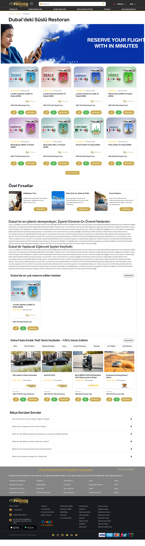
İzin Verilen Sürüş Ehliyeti (47, 512)
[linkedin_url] (73, 535)
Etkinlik (107, 9)
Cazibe (18, 14)
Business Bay (41, 485)
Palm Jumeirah (69, 492)
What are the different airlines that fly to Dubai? (30, 441)
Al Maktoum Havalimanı (17, 481)
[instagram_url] (59, 535)
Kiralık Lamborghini (84, 515)
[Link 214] (119, 361)
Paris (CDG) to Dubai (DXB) (119, 145)
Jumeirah (67, 485)
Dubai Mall (40, 489)
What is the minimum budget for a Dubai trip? (29, 456)
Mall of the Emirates (43, 492)
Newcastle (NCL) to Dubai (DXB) (54, 146)
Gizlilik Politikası (64, 512)
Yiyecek (96, 346)
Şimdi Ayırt (40, 209)
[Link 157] (56, 77)
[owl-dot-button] (68, 62)
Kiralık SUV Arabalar (103, 524)
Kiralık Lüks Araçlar (103, 506)
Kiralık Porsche (83, 527)
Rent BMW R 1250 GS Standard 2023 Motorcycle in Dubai (88, 376)
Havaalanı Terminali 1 (16, 485)
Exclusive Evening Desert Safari (117, 376)
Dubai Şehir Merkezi (96, 485)
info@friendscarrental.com (20, 515)
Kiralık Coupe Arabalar (103, 515)
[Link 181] (121, 128)
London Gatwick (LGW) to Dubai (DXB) (22, 95)
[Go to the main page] (18, 4)
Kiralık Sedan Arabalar (103, 518)
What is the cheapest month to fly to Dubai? (29, 426)
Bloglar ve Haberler (46, 515)
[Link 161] (89, 77)
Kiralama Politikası (85, 9)
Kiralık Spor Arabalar (103, 509)
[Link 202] (26, 361)
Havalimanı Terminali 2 (16, 492)
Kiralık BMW (82, 524)
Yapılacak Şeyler (48, 346)
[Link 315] (126, 513)
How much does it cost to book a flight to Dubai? (31, 419)
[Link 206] (57, 361)
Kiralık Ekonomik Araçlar (104, 512)
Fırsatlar (13, 9)
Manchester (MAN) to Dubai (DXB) (120, 95)
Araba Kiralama (79, 346)
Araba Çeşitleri (59, 9)
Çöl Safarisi (127, 346)
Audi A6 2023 (49, 375)
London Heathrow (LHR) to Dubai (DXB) (87, 95)
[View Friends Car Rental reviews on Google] (59, 523)
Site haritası (63, 515)
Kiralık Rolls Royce (83, 506)
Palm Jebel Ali (68, 489)
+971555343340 (18, 510)
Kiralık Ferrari (82, 509)
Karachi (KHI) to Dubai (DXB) (88, 145)
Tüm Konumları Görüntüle (126, 469)
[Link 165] (121, 77)
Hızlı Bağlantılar (129, 9)
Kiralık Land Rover (83, 521)
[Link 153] (24, 77)
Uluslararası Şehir (95, 492)
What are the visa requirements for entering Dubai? (32, 449)
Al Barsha (39, 481)
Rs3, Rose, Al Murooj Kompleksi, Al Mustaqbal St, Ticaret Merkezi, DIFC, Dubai (22, 521)
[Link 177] (89, 128)
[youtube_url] (68, 535)
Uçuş (64, 346)
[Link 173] (56, 128)
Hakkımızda (44, 506)
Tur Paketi (111, 346)
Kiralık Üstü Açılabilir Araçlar (105, 527)
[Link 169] (24, 128)
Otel (15, 346)
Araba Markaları (35, 9)
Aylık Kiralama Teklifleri (65, 509)
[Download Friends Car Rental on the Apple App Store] (15, 527)
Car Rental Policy (45, 509)
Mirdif (91, 489)
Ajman (116, 481)
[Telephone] (14, 112)
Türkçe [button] (120, 4)
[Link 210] (88, 361)
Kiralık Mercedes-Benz (85, 512)
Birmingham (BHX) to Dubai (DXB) (22, 146)
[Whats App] (21, 112)
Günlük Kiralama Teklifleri (66, 506)
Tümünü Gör (128, 276)
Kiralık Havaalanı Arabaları (104, 521)
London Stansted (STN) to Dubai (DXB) (54, 95)
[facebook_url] (54, 535)
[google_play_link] (30, 527)
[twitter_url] (77, 535)
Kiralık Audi (82, 518)
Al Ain (116, 485)
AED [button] (131, 4)
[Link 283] (18, 500)
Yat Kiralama (29, 346)
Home (11, 14)
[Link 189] (26, 291)
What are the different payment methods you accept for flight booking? (40, 434)
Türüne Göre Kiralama (65, 518)
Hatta (116, 489)
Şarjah (116, 492)
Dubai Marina (68, 481)
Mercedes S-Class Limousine (25, 375)
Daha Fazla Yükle (72, 173)
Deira (91, 481)
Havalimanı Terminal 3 (16, 489)
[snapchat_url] (63, 535)
